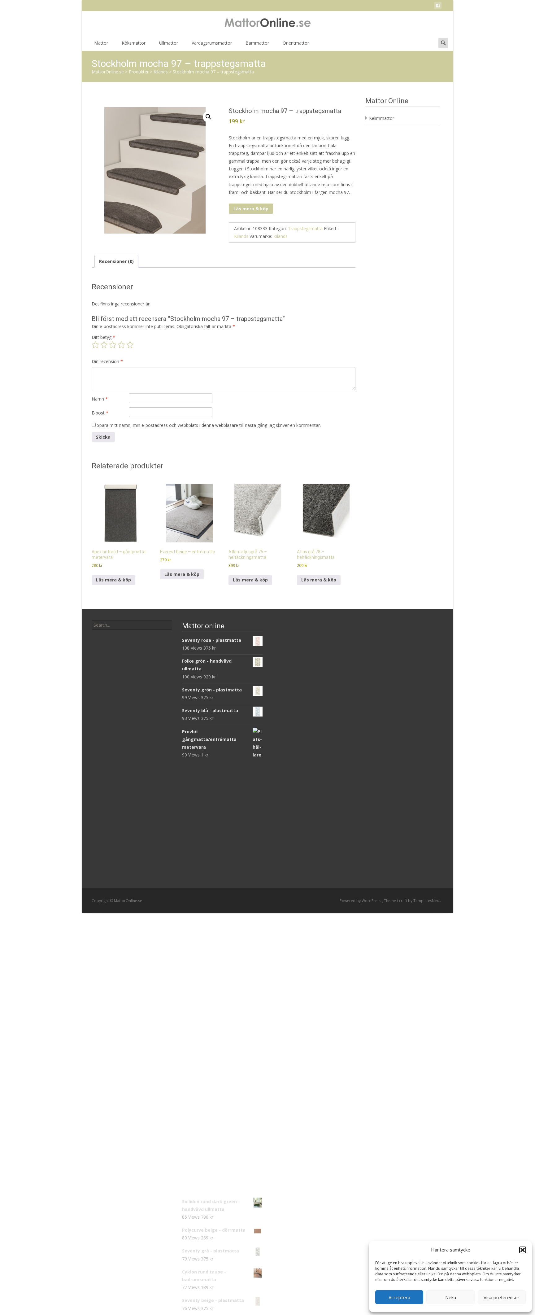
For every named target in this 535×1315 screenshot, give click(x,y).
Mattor (101, 43)
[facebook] (437, 7)
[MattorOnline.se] (267, 23)
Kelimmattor (381, 118)
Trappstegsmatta (305, 228)
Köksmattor (134, 43)
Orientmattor (296, 43)
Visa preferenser (502, 1297)
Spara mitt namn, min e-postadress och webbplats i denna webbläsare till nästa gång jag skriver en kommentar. (209, 425)
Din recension (107, 361)
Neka (450, 1297)
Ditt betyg (103, 337)
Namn (100, 399)
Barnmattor (257, 43)
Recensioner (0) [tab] (116, 261)
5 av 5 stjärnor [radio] (130, 344)
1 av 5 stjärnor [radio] (95, 344)
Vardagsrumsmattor (212, 43)
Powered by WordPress (361, 900)
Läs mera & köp (250, 209)
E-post (100, 413)
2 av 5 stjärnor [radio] (104, 344)
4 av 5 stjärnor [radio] (121, 344)
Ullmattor (168, 43)
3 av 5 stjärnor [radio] (112, 344)
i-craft (402, 900)
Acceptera (399, 1297)
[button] (523, 1250)
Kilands (241, 236)
